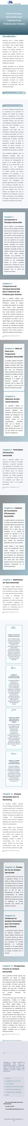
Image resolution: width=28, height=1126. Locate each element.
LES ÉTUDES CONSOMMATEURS (13, 1089)
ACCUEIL (8, 1078)
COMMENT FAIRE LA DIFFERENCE (13, 1092)
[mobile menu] (26, 2)
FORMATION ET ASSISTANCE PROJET (14, 1086)
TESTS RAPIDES (10, 1084)
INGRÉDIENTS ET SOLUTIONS (13, 1081)
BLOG (7, 1095)
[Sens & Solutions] (14, 2)
